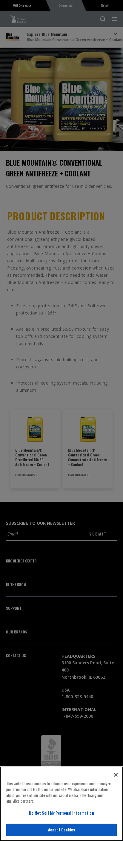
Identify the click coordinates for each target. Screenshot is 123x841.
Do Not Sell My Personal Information (61, 813)
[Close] (115, 774)
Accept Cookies (61, 830)
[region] (61, 803)
